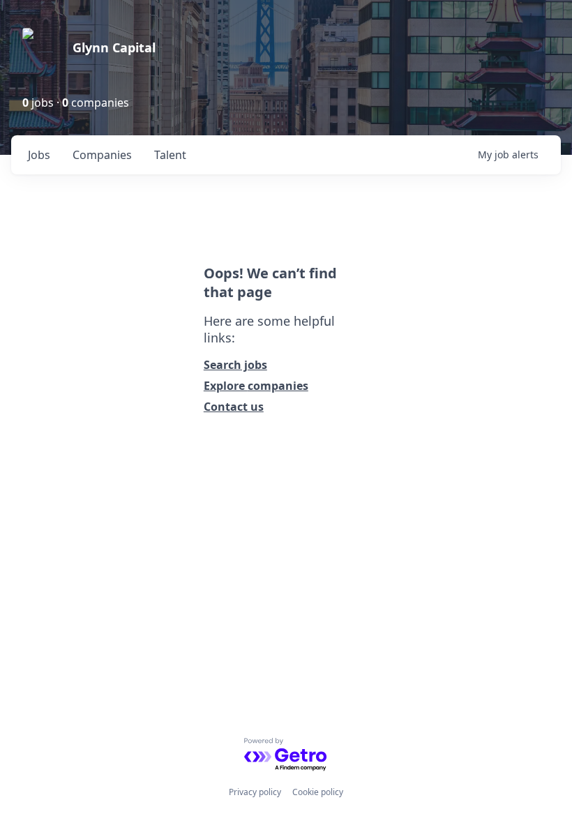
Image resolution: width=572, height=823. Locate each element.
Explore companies (256, 385)
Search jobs (235, 364)
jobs (39, 155)
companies (102, 155)
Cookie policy (317, 792)
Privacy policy (255, 792)
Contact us (234, 406)
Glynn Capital (114, 47)
